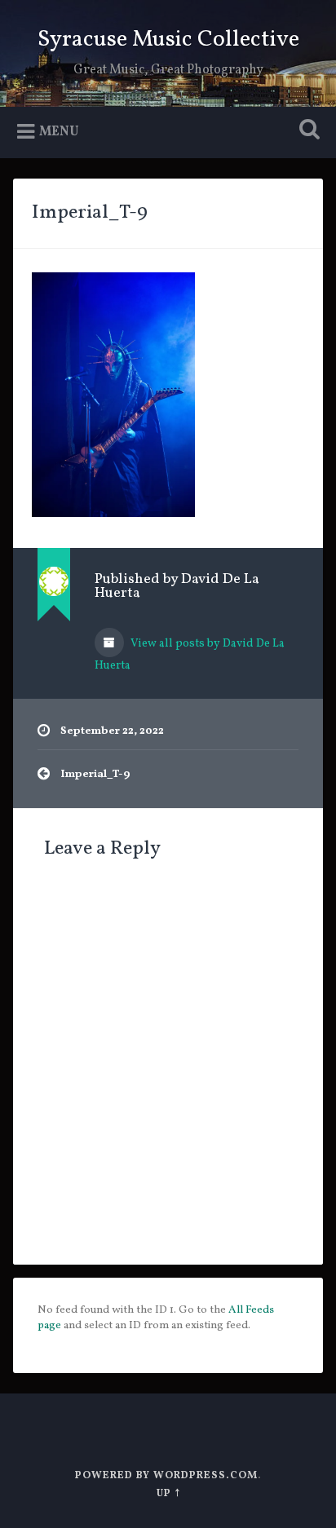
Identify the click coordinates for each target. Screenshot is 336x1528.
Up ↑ (168, 1493)
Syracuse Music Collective (168, 39)
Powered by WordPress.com (166, 1475)
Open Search (306, 131)
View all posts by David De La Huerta (190, 654)
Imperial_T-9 (90, 213)
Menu (59, 132)
